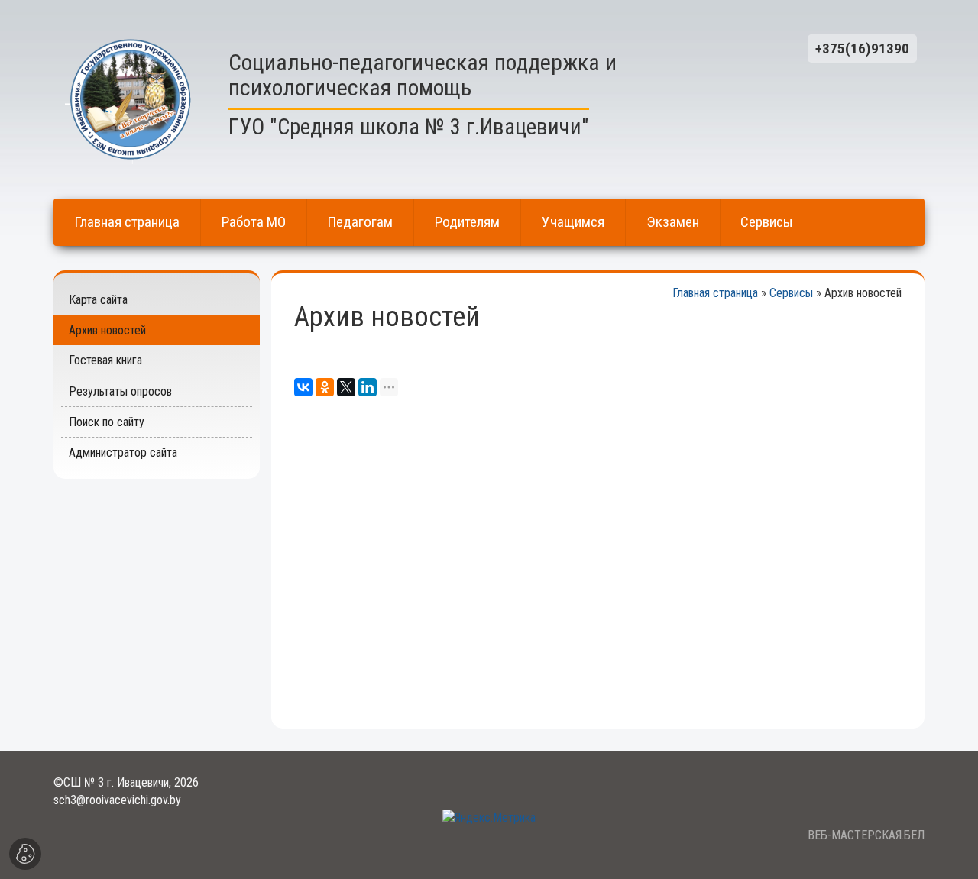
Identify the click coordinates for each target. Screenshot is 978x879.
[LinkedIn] (367, 387)
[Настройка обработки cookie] (25, 854)
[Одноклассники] (325, 387)
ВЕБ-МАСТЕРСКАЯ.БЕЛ (866, 835)
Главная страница (715, 293)
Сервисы (791, 293)
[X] (346, 387)
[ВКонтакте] (303, 387)
